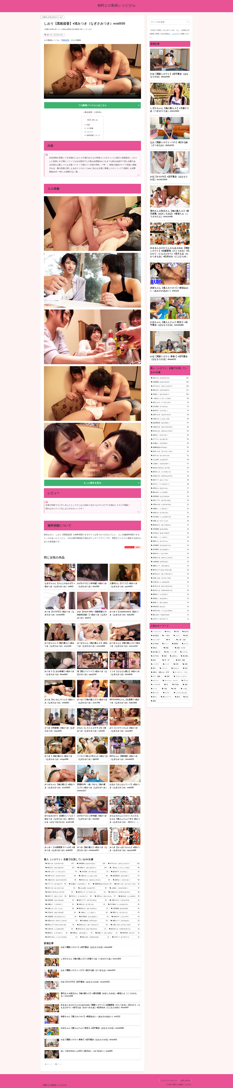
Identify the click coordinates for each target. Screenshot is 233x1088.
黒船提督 (65, 40)
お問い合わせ (185, 1080)
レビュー (90, 132)
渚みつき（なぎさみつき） (55, 35)
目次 (89, 120)
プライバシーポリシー (169, 1080)
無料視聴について (93, 135)
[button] (188, 22)
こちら (174, 34)
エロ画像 (90, 128)
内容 (88, 125)
